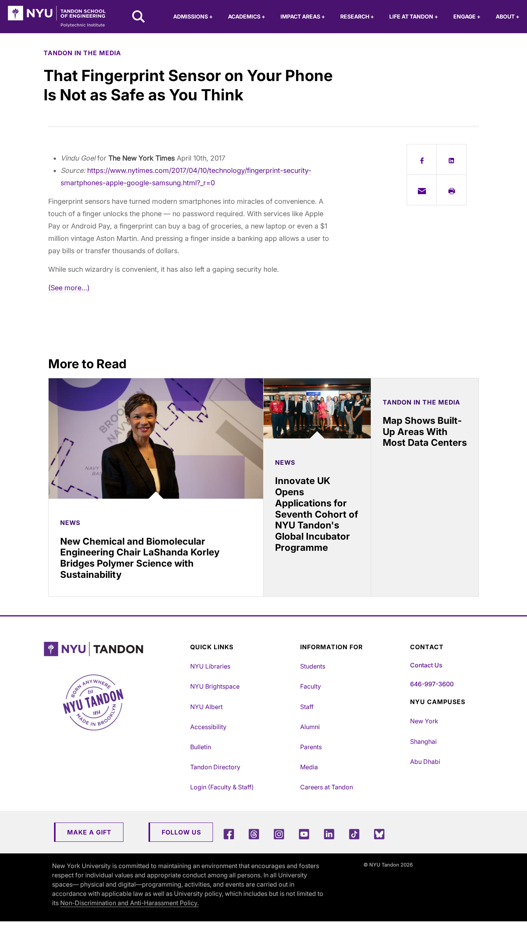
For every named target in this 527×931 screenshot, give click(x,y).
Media (309, 767)
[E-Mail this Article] (422, 189)
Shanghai (423, 741)
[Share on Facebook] (422, 159)
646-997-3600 (432, 684)
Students (312, 666)
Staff (307, 707)
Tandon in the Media (82, 53)
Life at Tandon (413, 16)
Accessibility (208, 727)
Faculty (310, 686)
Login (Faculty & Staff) (222, 787)
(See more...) (69, 288)
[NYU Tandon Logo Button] (115, 649)
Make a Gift (89, 832)
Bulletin (200, 747)
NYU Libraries (210, 666)
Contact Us (426, 665)
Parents (311, 747)
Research (357, 16)
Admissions (193, 16)
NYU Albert (206, 707)
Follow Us (181, 832)
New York (424, 721)
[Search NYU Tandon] (138, 17)
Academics (246, 16)
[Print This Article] (451, 189)
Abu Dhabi (425, 761)
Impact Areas (302, 16)
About (507, 16)
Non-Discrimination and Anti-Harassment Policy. (129, 903)
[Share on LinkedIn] (451, 159)
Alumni (310, 727)
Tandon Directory (215, 767)
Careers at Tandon (326, 787)
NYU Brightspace (215, 686)
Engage (466, 16)
